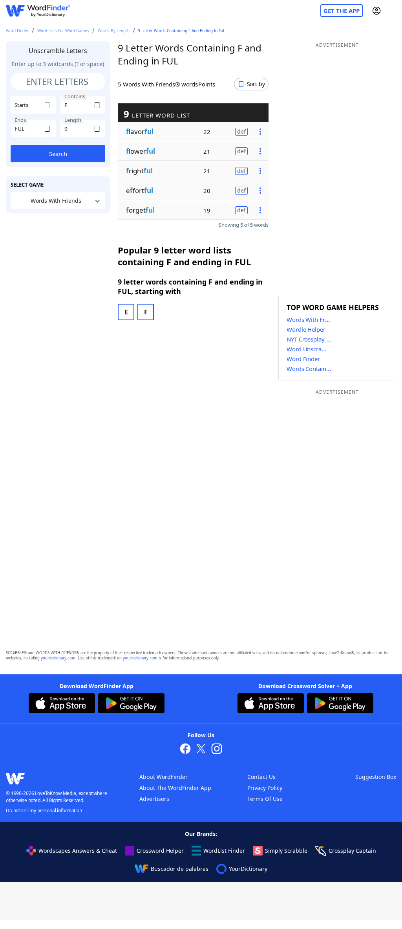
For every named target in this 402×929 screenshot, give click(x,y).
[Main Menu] (393, 10)
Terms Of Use (265, 798)
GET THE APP (341, 11)
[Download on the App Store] (62, 704)
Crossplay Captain (352, 850)
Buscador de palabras (179, 868)
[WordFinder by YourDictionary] (38, 11)
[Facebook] (185, 749)
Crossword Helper (160, 850)
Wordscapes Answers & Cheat (77, 850)
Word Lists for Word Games (63, 30)
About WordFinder (163, 776)
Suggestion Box (375, 776)
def (241, 131)
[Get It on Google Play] (131, 704)
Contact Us (261, 776)
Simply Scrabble (286, 850)
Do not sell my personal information (44, 810)
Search (58, 154)
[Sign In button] (376, 10)
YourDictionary (248, 868)
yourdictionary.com (58, 658)
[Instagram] (216, 749)
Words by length (114, 30)
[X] (201, 749)
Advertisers (154, 798)
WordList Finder (224, 850)
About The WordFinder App (175, 787)
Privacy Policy (264, 787)
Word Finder (17, 30)
